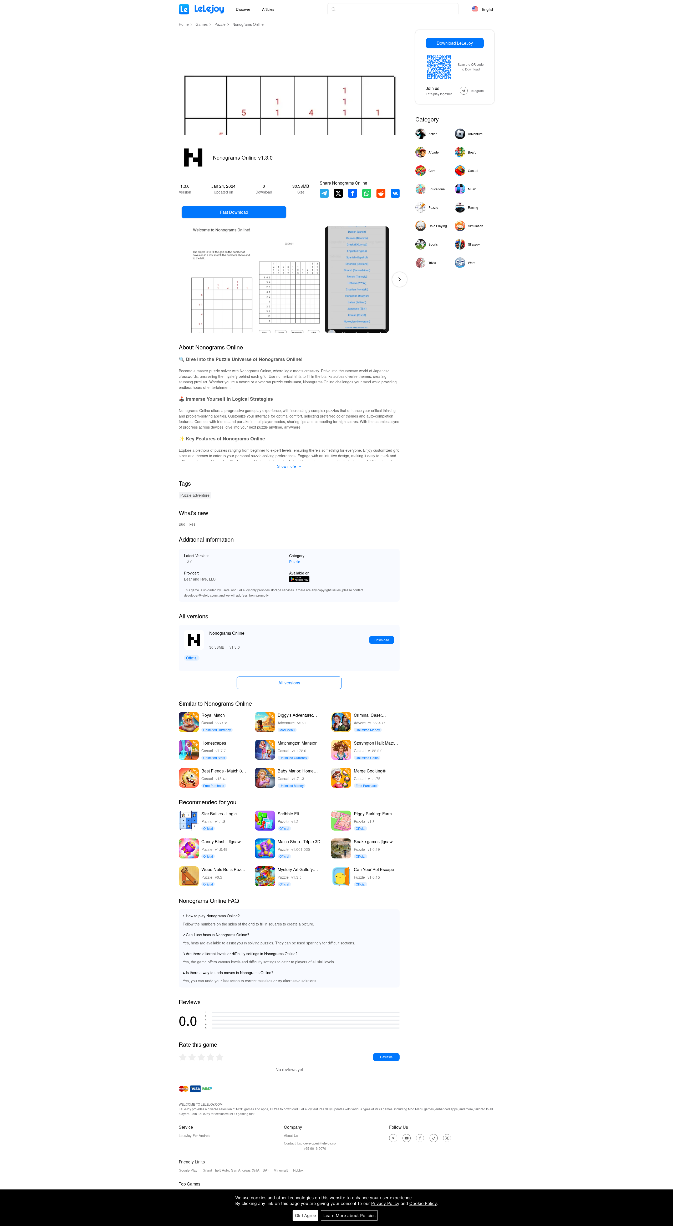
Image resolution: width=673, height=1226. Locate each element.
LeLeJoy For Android (194, 1135)
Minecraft (281, 1170)
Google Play (188, 1170)
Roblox (298, 1170)
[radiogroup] (201, 1057)
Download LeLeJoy (455, 43)
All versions (289, 683)
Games (202, 24)
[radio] (183, 1057)
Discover (243, 9)
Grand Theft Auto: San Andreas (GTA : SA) (235, 1170)
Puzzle (220, 24)
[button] (399, 279)
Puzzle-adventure (195, 495)
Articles (268, 9)
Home (184, 24)
